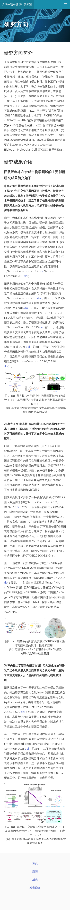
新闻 (35, 871)
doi (41, 271)
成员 (35, 879)
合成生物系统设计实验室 (17, 4)
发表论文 (35, 887)
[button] (65, 4)
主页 (35, 863)
